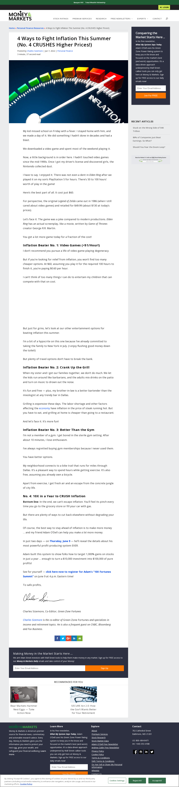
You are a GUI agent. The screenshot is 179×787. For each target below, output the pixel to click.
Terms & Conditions (101, 757)
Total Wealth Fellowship (95, 2)
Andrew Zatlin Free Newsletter (105, 747)
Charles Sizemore (35, 51)
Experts (141, 19)
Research (101, 19)
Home (12, 28)
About (94, 730)
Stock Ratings (60, 19)
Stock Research (99, 737)
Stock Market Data (100, 741)
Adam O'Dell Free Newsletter (105, 744)
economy (44, 408)
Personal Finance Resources (30, 28)
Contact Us (97, 774)
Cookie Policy (98, 754)
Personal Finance (65, 51)
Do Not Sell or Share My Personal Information (107, 765)
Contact (157, 19)
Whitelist (95, 770)
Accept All (157, 780)
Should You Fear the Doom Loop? (149, 147)
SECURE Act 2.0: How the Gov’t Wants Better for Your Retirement (83, 709)
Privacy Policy (98, 751)
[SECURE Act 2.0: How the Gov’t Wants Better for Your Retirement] (83, 694)
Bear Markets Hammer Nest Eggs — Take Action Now (23, 709)
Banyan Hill (78, 2)
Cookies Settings (117, 780)
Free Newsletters (120, 19)
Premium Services (82, 19)
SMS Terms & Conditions (103, 761)
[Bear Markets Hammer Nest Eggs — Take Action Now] (23, 694)
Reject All (137, 780)
